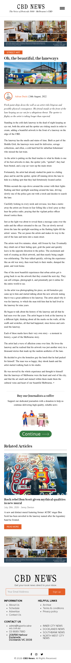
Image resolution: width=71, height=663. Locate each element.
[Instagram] (36, 654)
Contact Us (15, 615)
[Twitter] (42, 654)
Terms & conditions (53, 608)
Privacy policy (50, 611)
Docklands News (54, 629)
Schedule (14, 608)
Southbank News (54, 632)
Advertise (14, 611)
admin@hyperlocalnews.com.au (20, 627)
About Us (14, 605)
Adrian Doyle (21, 96)
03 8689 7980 (17, 631)
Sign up (57, 592)
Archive (47, 605)
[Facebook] (31, 654)
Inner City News (53, 626)
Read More (13, 527)
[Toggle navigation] (62, 8)
